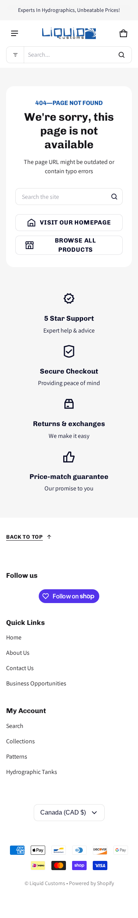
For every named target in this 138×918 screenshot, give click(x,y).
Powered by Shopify (91, 883)
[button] (69, 54)
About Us (18, 653)
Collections (20, 741)
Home (13, 637)
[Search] (114, 196)
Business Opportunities (36, 683)
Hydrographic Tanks (31, 772)
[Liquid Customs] (69, 33)
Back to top (24, 537)
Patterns (16, 756)
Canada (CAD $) (63, 812)
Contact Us (20, 668)
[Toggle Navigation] (14, 33)
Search (14, 726)
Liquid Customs (47, 883)
